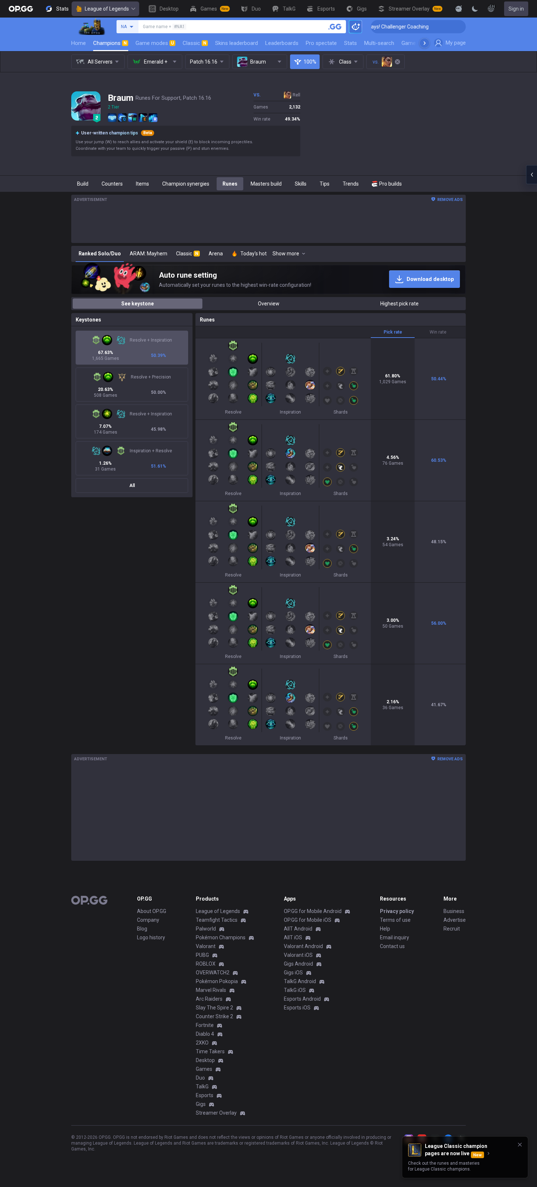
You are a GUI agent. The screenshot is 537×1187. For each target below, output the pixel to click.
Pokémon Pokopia (217, 981)
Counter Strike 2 (214, 1016)
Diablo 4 (205, 1034)
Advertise (454, 920)
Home (78, 43)
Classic (194, 43)
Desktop (205, 1060)
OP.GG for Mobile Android (313, 911)
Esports (204, 1095)
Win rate (438, 332)
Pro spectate (321, 43)
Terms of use (395, 920)
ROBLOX (206, 964)
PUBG (202, 955)
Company (148, 920)
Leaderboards (281, 43)
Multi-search (379, 43)
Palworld (206, 929)
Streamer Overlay (216, 1113)
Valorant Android (303, 946)
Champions (110, 43)
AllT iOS (293, 937)
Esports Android (302, 999)
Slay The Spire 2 (214, 1008)
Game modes (155, 43)
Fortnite (205, 1025)
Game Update (417, 43)
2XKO (202, 1043)
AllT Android (298, 929)
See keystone (137, 304)
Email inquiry (394, 937)
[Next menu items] (424, 43)
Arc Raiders (209, 999)
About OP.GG (151, 911)
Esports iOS (297, 1008)
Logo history (151, 937)
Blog (142, 929)
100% (310, 62)
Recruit (451, 929)
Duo (200, 1078)
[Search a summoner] (335, 26)
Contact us (392, 946)
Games (204, 1069)
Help (385, 929)
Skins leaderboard (236, 43)
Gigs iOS (293, 972)
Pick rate (393, 332)
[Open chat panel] (531, 174)
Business (453, 911)
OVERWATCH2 (212, 972)
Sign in (516, 9)
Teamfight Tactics (216, 920)
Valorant (206, 946)
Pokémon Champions (220, 937)
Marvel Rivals (211, 990)
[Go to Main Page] (21, 9)
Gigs (201, 1104)
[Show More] (459, 8)
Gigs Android (298, 964)
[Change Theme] (475, 8)
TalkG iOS (295, 990)
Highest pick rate (399, 304)
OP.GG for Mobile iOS (307, 920)
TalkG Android (300, 981)
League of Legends (107, 9)
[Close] (520, 1145)
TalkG (202, 1086)
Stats (350, 43)
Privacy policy (397, 911)
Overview (268, 304)
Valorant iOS (298, 955)
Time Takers (210, 1051)
